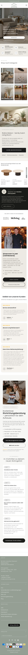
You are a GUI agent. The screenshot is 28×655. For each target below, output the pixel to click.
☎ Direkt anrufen (14, 445)
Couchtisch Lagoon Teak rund (5, 181)
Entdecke (14, 37)
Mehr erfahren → (8, 206)
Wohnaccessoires (12, 155)
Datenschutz (4, 610)
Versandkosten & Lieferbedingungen (11, 590)
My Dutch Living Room (15, 650)
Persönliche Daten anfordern (9, 614)
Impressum (4, 612)
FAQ (2, 588)
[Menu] (1, 5)
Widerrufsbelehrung (6, 616)
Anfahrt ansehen (14, 279)
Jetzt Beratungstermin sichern (14, 440)
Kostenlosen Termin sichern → (14, 540)
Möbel (3, 155)
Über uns (3, 594)
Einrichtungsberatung (7, 596)
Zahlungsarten (5, 592)
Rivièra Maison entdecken (14, 150)
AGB (2, 607)
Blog (2, 598)
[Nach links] (2, 1)
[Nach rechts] (26, 1)
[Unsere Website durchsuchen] (26, 5)
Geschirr (21, 155)
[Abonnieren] (26, 635)
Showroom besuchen (14, 284)
